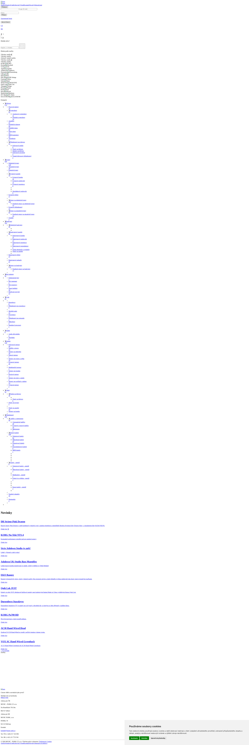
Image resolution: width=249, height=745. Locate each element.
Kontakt (26, 5)
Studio (7, 331)
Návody (31, 5)
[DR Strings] (124, 668)
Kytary (7, 160)
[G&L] (124, 665)
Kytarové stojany (14, 363)
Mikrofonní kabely (18, 440)
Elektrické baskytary (15, 226)
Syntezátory (13, 111)
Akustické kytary (14, 167)
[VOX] (124, 658)
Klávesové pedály (17, 146)
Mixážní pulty (13, 312)
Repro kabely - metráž (19, 488)
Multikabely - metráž (18, 475)
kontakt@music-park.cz (8, 730)
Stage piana (12, 132)
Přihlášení (4, 7)
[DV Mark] (124, 686)
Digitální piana (13, 129)
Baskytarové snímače (15, 261)
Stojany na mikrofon (15, 352)
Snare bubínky (13, 289)
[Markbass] (124, 684)
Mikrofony (12, 322)
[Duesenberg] (124, 663)
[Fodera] (124, 670)
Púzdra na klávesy (15, 394)
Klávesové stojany (14, 345)
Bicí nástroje (9, 275)
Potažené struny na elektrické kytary (23, 204)
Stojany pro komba (14, 372)
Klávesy (8, 104)
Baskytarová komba (18, 236)
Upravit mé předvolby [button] (158, 738)
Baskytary (8, 222)
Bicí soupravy (13, 285)
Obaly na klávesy (17, 149)
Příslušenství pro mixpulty (17, 319)
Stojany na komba (14, 411)
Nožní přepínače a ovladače (20, 249)
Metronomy (16, 430)
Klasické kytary (13, 171)
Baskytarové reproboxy (19, 243)
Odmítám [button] (144, 738)
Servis (17, 5)
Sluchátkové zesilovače (19, 192)
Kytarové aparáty (14, 174)
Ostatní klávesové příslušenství (21, 157)
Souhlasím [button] (134, 738)
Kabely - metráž (14, 463)
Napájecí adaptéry (14, 495)
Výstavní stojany (14, 386)
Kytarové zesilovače (18, 181)
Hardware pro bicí (14, 292)
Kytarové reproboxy (18, 185)
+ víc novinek (5, 650)
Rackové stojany (14, 375)
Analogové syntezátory (19, 115)
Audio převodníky (14, 335)
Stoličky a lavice (14, 349)
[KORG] (124, 654)
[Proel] (124, 680)
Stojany (8, 342)
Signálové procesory (15, 326)
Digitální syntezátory (18, 118)
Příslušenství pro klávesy (17, 143)
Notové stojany (13, 356)
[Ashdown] (124, 661)
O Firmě (21, 5)
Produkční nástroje (14, 125)
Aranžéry (11, 122)
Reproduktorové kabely (19, 447)
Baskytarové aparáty (15, 233)
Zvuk (7, 298)
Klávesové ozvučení (18, 153)
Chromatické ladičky (18, 423)
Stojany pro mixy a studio (16, 379)
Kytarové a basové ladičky (20, 426)
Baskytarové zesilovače (19, 240)
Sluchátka (12, 338)
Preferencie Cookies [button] (45, 741)
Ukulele (11, 218)
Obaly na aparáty (17, 251)
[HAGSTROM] (124, 687)
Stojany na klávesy (18, 151)
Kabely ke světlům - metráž (20, 479)
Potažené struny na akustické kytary (23, 215)
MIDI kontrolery (14, 136)
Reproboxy (12, 303)
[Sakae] (124, 672)
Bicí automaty (13, 282)
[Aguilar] (124, 659)
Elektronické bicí (14, 278)
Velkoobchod (38, 5)
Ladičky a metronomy (16, 419)
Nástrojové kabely (18, 437)
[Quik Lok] (124, 675)
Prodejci (8, 5)
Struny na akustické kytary (17, 211)
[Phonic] (124, 679)
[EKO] (124, 666)
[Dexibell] (124, 656)
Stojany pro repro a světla (16, 359)
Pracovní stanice (14, 107)
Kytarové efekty (13, 195)
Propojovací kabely (18, 444)
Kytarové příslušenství (15, 208)
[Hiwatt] (124, 682)
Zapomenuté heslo (6, 18)
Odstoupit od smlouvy (40, 743)
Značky (3, 5)
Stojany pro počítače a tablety (18, 382)
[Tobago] (124, 677)
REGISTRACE (6, 22)
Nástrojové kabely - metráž (20, 467)
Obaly (7, 391)
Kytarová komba (17, 178)
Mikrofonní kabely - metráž (20, 470)
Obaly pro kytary (14, 403)
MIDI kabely (16, 451)
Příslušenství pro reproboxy (17, 307)
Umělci (13, 5)
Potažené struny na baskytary (21, 270)
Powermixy (12, 315)
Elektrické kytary (14, 164)
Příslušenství (9, 416)
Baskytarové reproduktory (20, 247)
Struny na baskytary (15, 266)
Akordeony (12, 139)
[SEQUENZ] (124, 673)
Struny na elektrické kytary (17, 201)
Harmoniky (12, 500)
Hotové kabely (14, 433)
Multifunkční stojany (15, 368)
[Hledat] (22, 46)
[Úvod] (3, 1)
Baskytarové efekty (14, 255)
